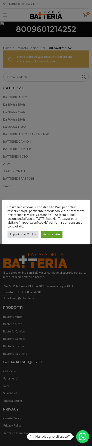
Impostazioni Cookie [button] (23, 234)
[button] (82, 436)
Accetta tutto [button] (51, 234)
